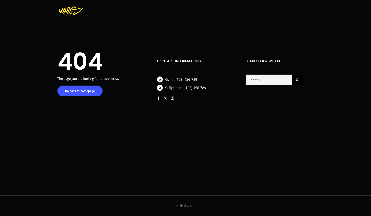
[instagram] (172, 98)
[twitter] (165, 98)
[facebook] (158, 98)
